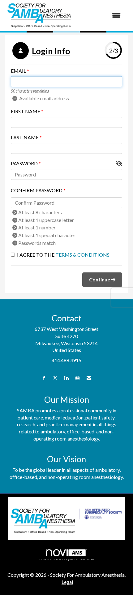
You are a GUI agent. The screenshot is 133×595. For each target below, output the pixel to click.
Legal (67, 582)
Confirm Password (36, 190)
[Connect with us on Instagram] (77, 378)
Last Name (25, 137)
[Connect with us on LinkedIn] (66, 378)
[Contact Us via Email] (89, 378)
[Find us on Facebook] (44, 378)
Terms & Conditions (82, 255)
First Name (25, 111)
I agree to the (63, 255)
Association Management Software (66, 559)
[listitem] (40, 51)
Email (18, 71)
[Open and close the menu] (100, 15)
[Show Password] (119, 163)
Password (24, 163)
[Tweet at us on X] (55, 378)
